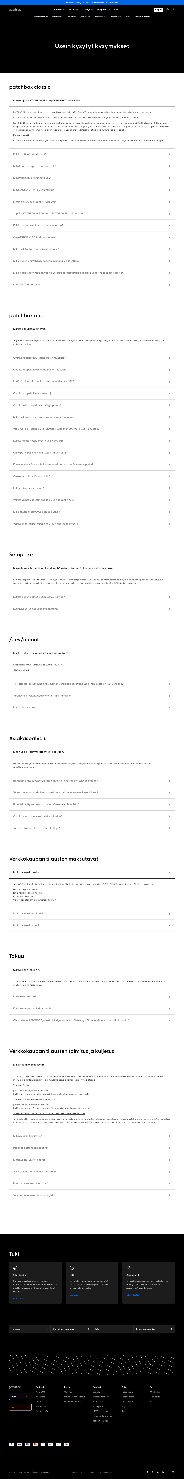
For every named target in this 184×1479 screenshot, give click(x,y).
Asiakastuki (133, 1275)
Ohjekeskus (20, 1275)
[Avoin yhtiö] (92, 9)
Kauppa (16, 1329)
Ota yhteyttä (132, 1295)
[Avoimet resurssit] (80, 9)
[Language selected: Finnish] (96, 1476)
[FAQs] (72, 1268)
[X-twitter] (173, 1472)
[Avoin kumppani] (109, 9)
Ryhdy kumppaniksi (145, 1329)
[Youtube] (163, 1472)
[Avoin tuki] (120, 9)
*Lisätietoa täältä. (22, 670)
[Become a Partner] (170, 1329)
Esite (97, 1329)
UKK (72, 1275)
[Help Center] (15, 1268)
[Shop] (46, 1329)
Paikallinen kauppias (63, 1329)
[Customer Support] (128, 1268)
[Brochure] (129, 1329)
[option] (14, 1477)
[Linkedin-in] (157, 1472)
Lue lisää (74, 1295)
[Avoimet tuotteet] (64, 9)
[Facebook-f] (147, 1472)
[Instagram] (152, 1472)
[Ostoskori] (173, 9)
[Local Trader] (87, 1329)
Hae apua (18, 1298)
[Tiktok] (168, 1472)
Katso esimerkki (21, 135)
